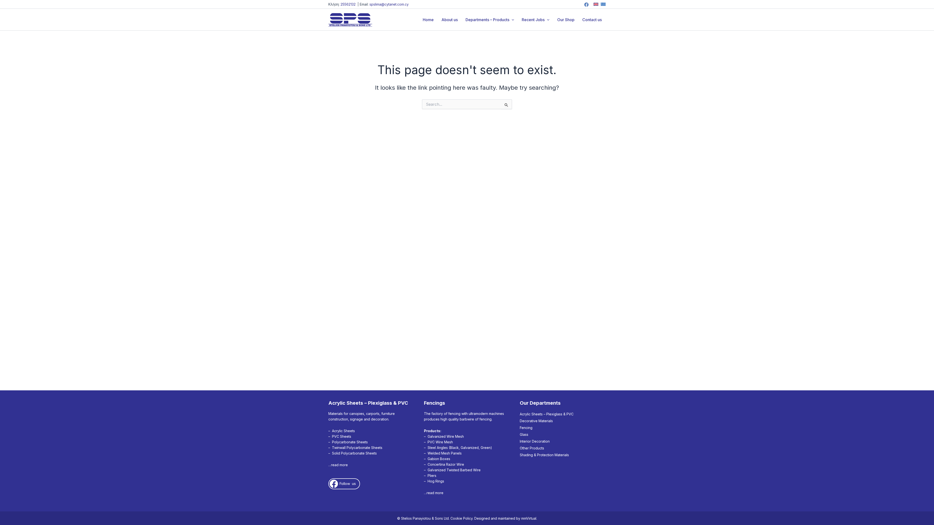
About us (449, 19)
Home (428, 19)
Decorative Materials (536, 421)
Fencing (526, 428)
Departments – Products (487, 19)
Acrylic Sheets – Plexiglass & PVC (547, 414)
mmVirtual (528, 518)
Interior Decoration (535, 441)
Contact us (592, 19)
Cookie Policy (461, 518)
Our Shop (566, 19)
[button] (511, 19)
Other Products (532, 448)
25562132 (348, 4)
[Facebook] (586, 4)
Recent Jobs (533, 19)
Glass (524, 434)
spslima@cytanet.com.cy (389, 4)
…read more (338, 465)
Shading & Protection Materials (544, 455)
